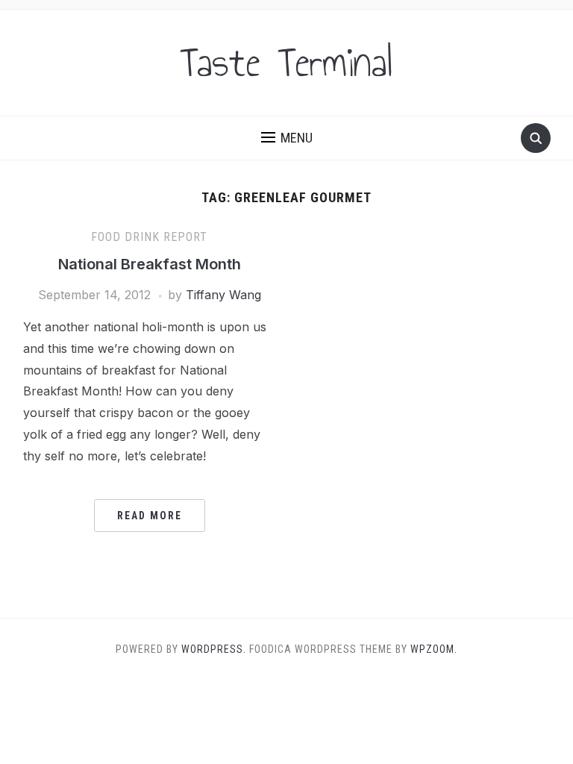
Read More (149, 516)
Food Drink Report (149, 237)
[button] (287, 138)
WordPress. (213, 649)
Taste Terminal (286, 63)
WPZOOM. (433, 649)
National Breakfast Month (149, 264)
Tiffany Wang (223, 294)
